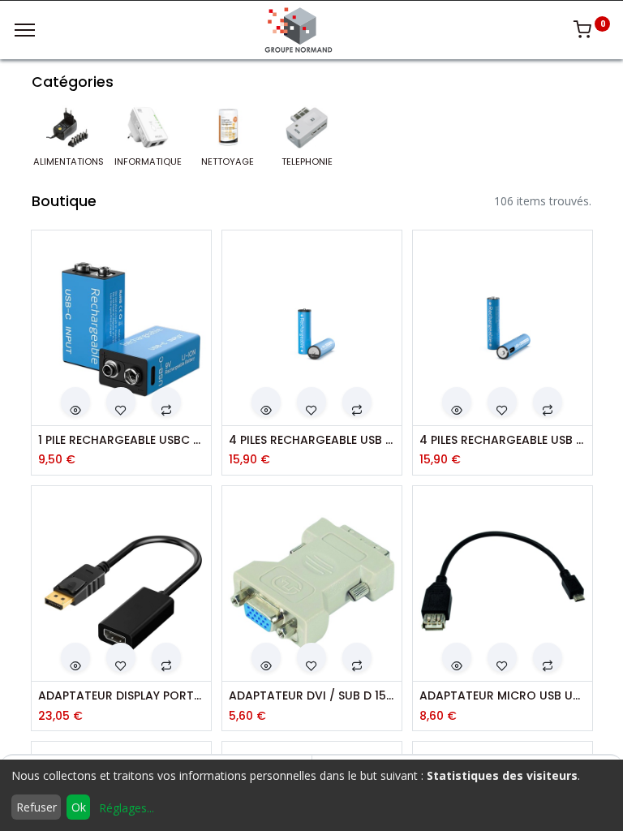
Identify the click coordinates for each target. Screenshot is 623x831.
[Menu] (25, 30)
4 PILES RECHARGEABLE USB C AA (312, 440)
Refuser (36, 807)
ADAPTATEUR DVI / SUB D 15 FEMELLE (312, 696)
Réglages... (126, 808)
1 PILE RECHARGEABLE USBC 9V (121, 440)
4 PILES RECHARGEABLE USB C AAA (502, 440)
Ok (78, 807)
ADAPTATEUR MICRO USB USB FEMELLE (502, 696)
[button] (75, 401)
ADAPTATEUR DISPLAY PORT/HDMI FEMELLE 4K (121, 696)
